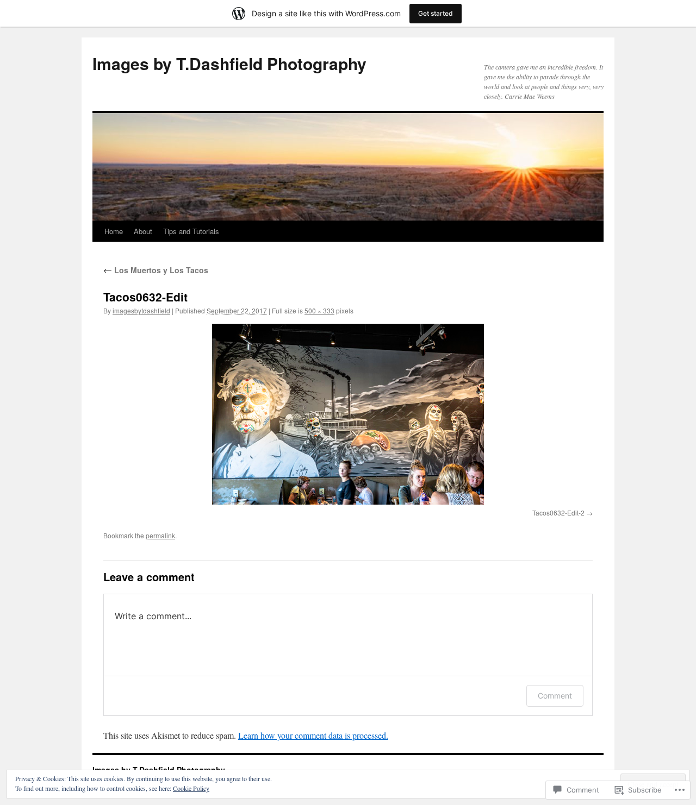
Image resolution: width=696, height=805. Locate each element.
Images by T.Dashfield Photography (229, 63)
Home (113, 231)
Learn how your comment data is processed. (313, 735)
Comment (555, 695)
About (143, 231)
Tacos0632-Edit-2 (558, 512)
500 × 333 (319, 310)
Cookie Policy (191, 788)
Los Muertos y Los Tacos (155, 270)
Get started (435, 13)
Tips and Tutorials (191, 231)
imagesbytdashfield (141, 310)
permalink (160, 535)
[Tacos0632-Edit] (348, 414)
